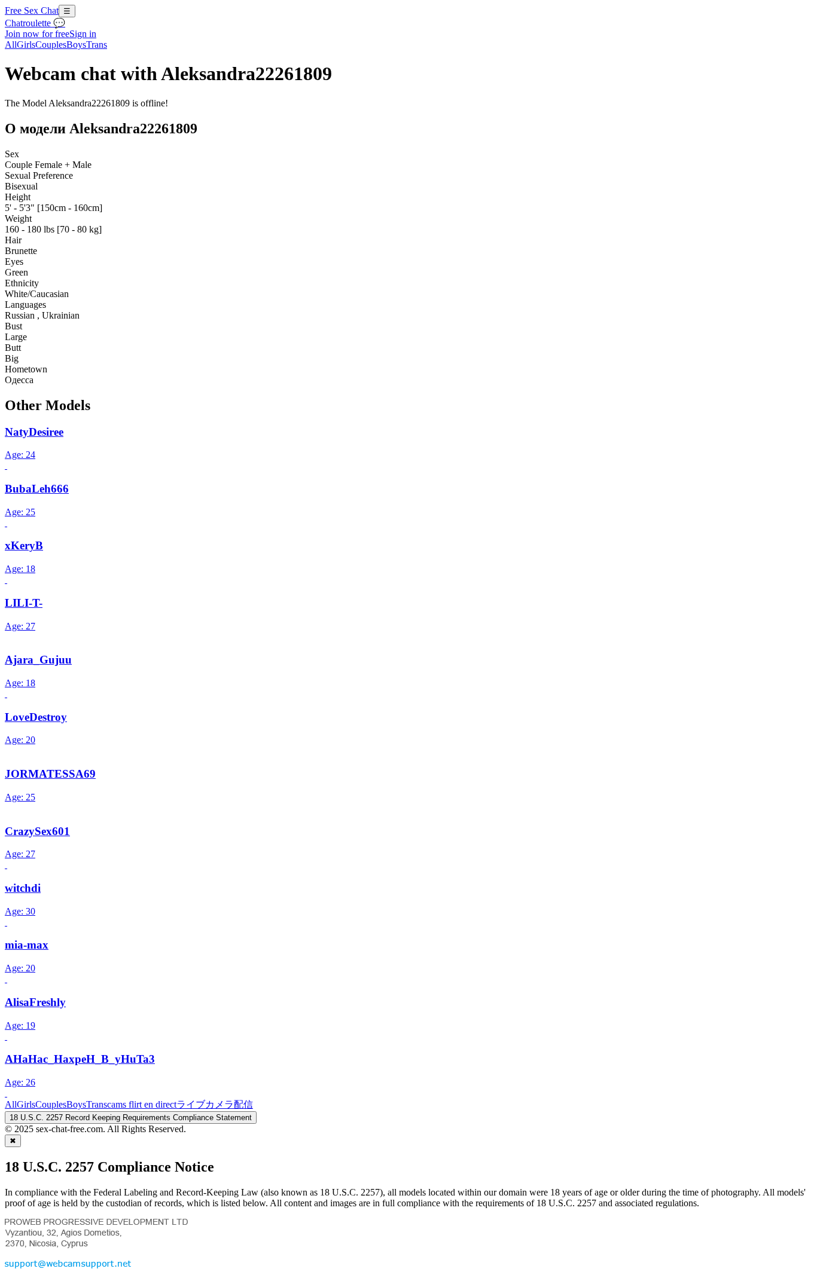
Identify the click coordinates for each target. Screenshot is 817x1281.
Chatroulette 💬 (35, 23)
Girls (26, 44)
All (11, 44)
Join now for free (37, 34)
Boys (76, 44)
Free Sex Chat (32, 10)
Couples (50, 44)
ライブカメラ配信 (214, 1104)
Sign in (82, 34)
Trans (96, 44)
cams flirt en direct (141, 1104)
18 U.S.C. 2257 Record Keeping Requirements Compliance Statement (131, 1117)
